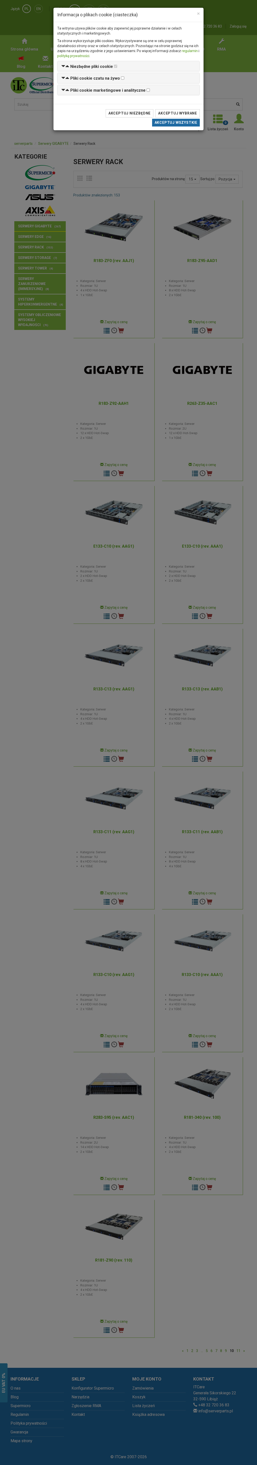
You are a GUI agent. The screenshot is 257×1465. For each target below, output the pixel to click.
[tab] (128, 66)
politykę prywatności (73, 56)
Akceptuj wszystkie (176, 122)
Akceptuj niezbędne (129, 113)
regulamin (190, 51)
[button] (87, 66)
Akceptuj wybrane (177, 113)
